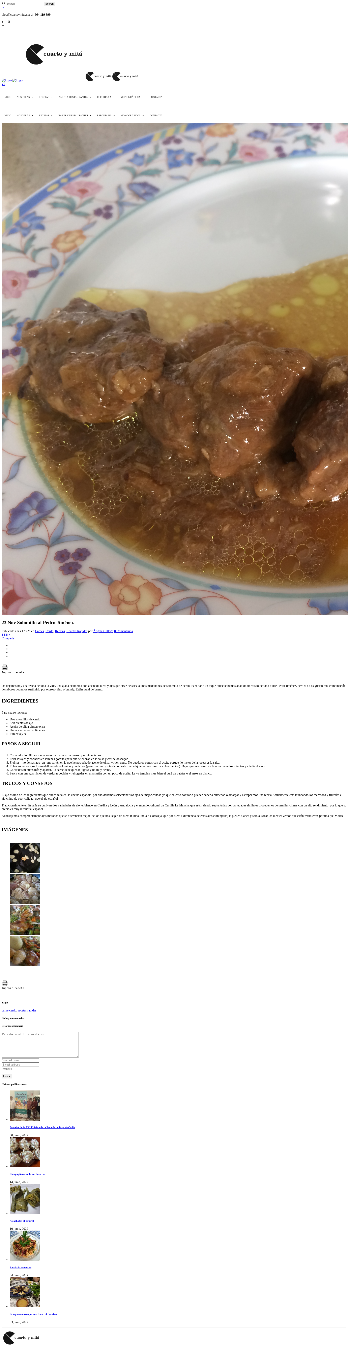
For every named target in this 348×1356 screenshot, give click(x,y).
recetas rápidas (27, 1010)
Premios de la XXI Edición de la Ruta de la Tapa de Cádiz (42, 1127)
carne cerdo (9, 1010)
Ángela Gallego (103, 631)
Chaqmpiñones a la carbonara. (27, 1173)
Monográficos (131, 97)
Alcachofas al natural (22, 1220)
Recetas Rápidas (76, 631)
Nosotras (23, 97)
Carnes (39, 631)
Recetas (44, 97)
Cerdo (49, 631)
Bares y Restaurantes (73, 97)
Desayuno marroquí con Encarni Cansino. (33, 1314)
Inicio (7, 97)
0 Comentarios (123, 631)
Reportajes (104, 97)
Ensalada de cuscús (20, 1267)
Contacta (156, 97)
